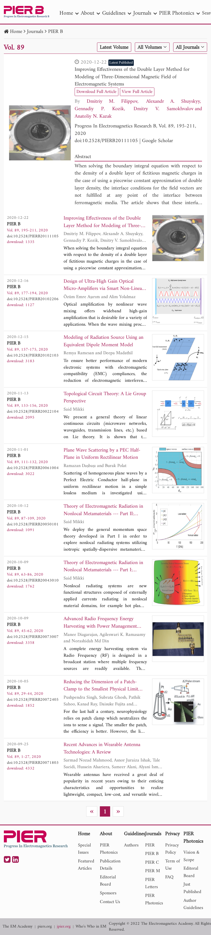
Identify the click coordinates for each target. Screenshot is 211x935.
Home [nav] (66, 13)
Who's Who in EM (91, 927)
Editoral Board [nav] (190, 872)
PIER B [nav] (152, 854)
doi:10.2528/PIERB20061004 (33, 468)
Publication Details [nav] (110, 865)
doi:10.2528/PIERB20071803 (33, 762)
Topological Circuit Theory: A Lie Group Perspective (105, 398)
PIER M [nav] (152, 871)
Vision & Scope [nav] (191, 856)
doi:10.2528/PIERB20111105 (106, 140)
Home (16, 31)
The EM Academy (17, 927)
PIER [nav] (150, 845)
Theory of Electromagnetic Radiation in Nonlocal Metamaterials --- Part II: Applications (103, 510)
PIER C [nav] (152, 863)
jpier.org (64, 927)
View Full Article (137, 92)
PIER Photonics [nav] (176, 13)
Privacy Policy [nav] (172, 849)
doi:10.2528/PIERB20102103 (33, 355)
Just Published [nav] (192, 888)
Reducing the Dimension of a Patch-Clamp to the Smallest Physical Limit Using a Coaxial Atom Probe (101, 686)
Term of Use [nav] (172, 865)
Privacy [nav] (172, 834)
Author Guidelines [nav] (193, 904)
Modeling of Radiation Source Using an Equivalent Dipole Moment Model (103, 341)
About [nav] (87, 13)
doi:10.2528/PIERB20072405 (33, 699)
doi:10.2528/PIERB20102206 (33, 299)
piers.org (45, 927)
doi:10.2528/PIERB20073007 (33, 636)
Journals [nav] (142, 13)
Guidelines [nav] (114, 13)
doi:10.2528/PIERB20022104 (33, 411)
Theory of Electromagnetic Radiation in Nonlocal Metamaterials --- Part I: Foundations (103, 566)
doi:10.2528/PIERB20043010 (33, 580)
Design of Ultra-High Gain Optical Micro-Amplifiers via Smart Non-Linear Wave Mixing (104, 285)
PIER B (55, 31)
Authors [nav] (131, 845)
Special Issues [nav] (84, 849)
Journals (35, 31)
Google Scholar (157, 140)
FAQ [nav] (169, 877)
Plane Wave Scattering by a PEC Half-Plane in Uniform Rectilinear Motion (102, 454)
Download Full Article (96, 92)
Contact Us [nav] (110, 902)
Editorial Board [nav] (108, 881)
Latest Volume (114, 47)
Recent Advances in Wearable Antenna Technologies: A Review (102, 748)
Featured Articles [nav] (86, 865)
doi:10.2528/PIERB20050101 (33, 524)
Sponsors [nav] (108, 893)
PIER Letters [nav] (151, 883)
